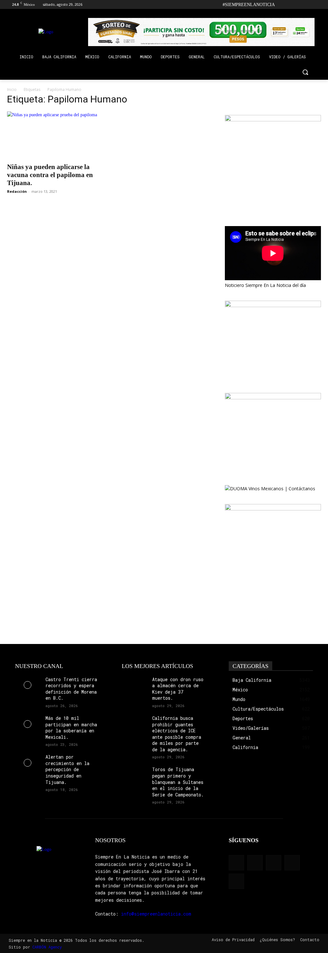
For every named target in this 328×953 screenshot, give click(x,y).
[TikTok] (299, 4)
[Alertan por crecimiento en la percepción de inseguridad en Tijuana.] (27, 762)
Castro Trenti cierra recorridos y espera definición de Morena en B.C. (71, 688)
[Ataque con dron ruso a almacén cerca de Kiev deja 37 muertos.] (134, 685)
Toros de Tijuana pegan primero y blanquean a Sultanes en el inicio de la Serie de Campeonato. (178, 781)
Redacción (17, 191)
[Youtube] (317, 4)
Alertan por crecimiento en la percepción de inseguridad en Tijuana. (67, 769)
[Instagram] (290, 4)
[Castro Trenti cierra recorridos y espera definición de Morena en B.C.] (27, 685)
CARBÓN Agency (47, 946)
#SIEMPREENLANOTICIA (249, 4)
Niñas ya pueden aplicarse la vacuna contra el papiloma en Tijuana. (50, 175)
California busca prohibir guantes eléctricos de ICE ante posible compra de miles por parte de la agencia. (176, 734)
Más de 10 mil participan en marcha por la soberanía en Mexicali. (71, 727)
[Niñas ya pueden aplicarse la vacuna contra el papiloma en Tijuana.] (55, 135)
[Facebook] (281, 4)
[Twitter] (308, 4)
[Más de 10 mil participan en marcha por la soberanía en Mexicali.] (27, 724)
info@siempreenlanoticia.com (156, 914)
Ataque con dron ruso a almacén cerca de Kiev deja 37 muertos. (177, 688)
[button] (305, 72)
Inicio (12, 89)
